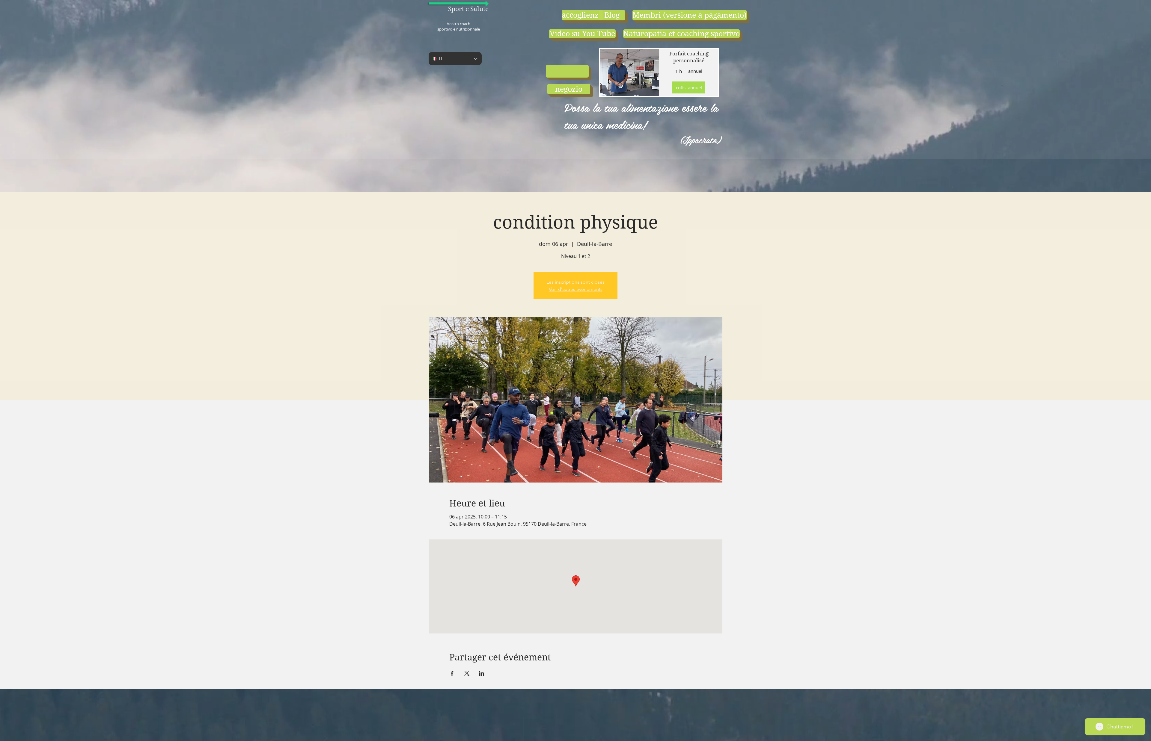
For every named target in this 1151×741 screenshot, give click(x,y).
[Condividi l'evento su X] (467, 673)
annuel (695, 71)
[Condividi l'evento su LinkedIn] (481, 673)
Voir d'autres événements (575, 289)
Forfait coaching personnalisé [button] (689, 57)
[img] (629, 72)
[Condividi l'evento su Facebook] (452, 673)
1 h (678, 71)
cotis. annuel (689, 87)
